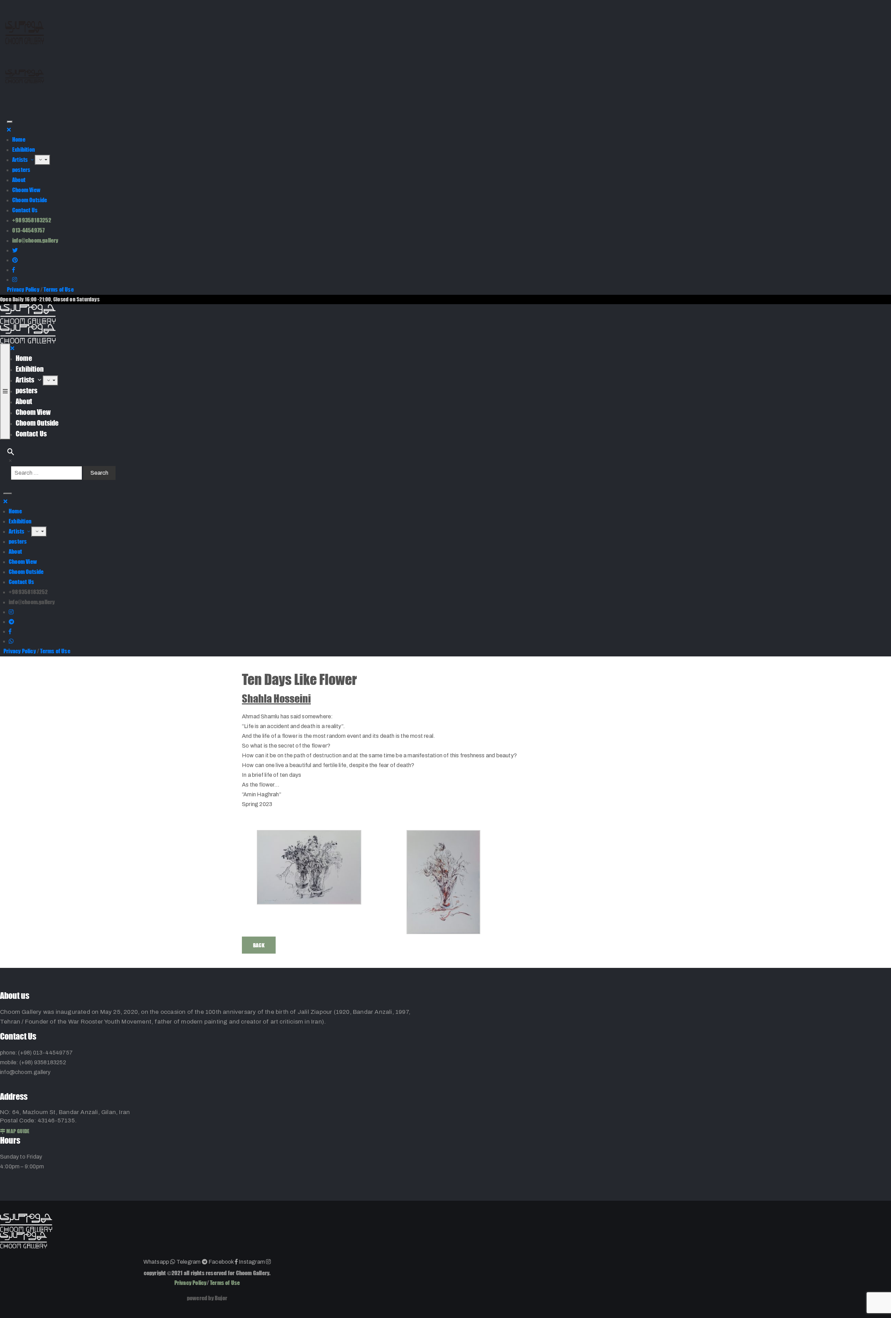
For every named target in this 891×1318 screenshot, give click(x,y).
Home (18, 139)
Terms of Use (58, 289)
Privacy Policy (23, 289)
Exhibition (23, 149)
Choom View (26, 190)
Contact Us (25, 210)
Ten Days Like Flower (299, 679)
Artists (20, 159)
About (18, 179)
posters (21, 169)
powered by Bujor (207, 1298)
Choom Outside (29, 200)
